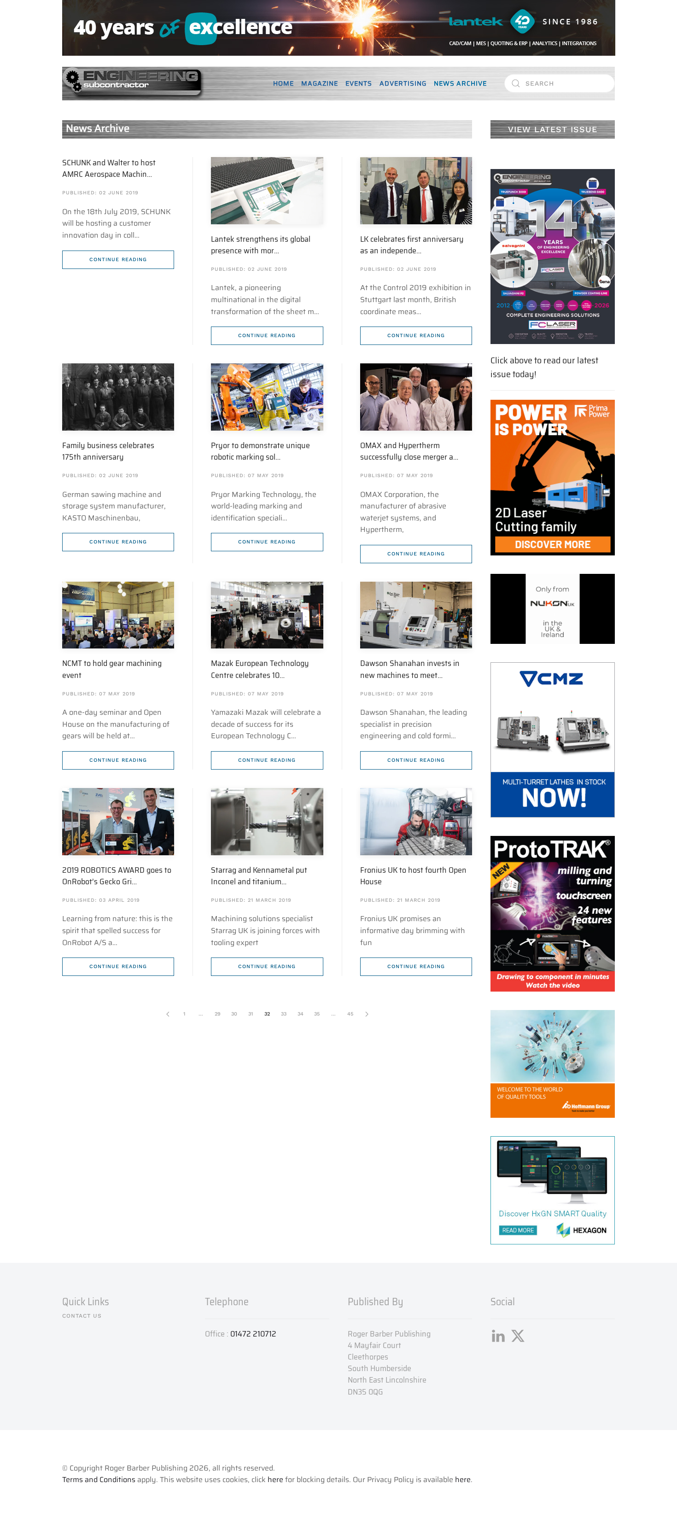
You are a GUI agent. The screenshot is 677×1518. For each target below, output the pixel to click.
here (275, 1479)
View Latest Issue (552, 129)
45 (350, 1014)
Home (283, 83)
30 (234, 1014)
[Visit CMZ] (552, 739)
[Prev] (168, 1014)
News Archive (460, 83)
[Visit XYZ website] (552, 913)
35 (317, 1014)
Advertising (402, 83)
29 (218, 1014)
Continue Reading (118, 260)
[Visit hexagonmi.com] (552, 1190)
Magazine (319, 83)
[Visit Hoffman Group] (552, 1063)
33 (283, 1014)
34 (300, 1014)
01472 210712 (253, 1333)
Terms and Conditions (98, 1479)
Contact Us (82, 1316)
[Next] (367, 1014)
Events (358, 83)
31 (250, 1014)
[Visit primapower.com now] (552, 477)
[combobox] (559, 83)
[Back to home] (133, 83)
